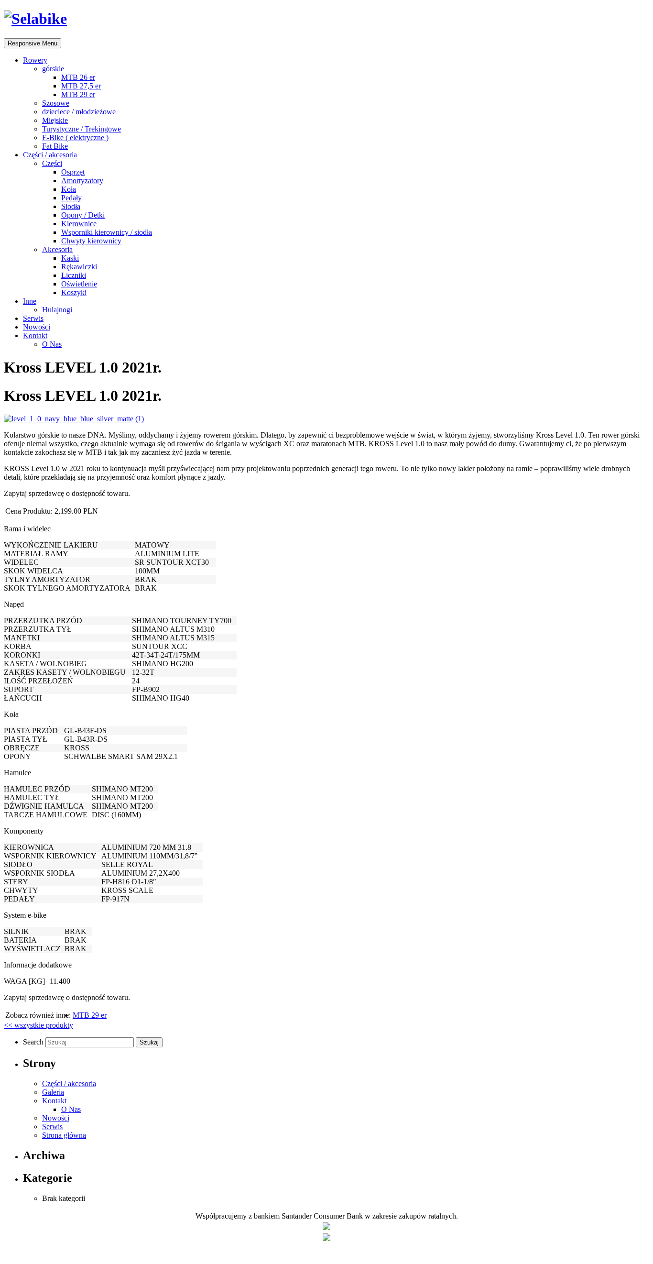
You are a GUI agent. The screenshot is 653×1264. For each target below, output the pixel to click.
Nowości (36, 327)
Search (34, 1042)
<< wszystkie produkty (38, 1025)
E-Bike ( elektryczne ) (75, 137)
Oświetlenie (79, 284)
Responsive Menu (32, 43)
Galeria (53, 1092)
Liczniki (73, 275)
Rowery (35, 60)
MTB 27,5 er (81, 86)
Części (52, 163)
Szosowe (55, 103)
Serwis (33, 318)
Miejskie (55, 120)
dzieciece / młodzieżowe (79, 112)
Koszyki (74, 292)
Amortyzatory (82, 180)
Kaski (70, 258)
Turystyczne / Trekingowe (81, 129)
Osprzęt (73, 172)
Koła (68, 189)
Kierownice (79, 224)
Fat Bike (55, 146)
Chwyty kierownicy (91, 241)
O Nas (52, 344)
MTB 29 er (78, 94)
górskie (53, 69)
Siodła (70, 206)
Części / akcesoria (50, 155)
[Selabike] (35, 18)
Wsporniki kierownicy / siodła (106, 232)
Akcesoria (57, 249)
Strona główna (64, 1135)
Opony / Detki (83, 215)
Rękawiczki (79, 267)
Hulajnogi (57, 310)
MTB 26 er (78, 77)
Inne (29, 301)
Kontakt (35, 335)
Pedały (71, 198)
